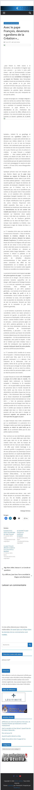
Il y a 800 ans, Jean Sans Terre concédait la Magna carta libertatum (16, 576)
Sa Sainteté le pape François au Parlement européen (22, 533)
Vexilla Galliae (16, 42)
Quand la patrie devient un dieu (11, 736)
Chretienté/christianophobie (11, 23)
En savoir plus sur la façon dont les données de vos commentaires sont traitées (16, 632)
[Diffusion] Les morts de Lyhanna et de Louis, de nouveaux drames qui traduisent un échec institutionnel (16, 723)
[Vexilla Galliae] (17, 7)
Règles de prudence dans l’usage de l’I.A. (14, 739)
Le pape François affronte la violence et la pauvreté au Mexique (9, 548)
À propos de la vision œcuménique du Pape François (9, 532)
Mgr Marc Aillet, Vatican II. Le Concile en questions (17, 569)
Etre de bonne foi (7, 733)
